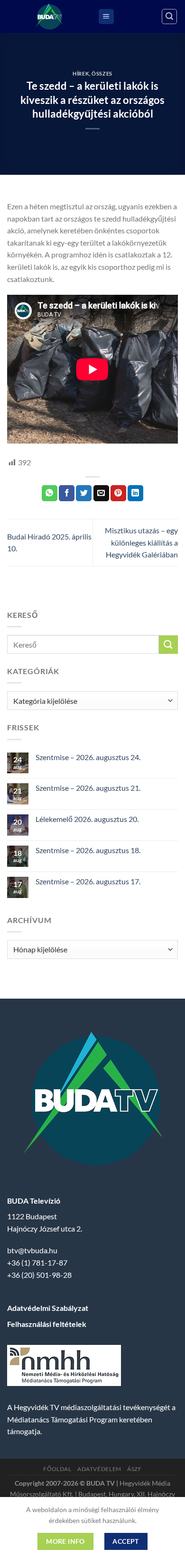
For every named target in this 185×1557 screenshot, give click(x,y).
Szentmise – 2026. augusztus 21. (88, 787)
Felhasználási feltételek (46, 1323)
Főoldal (57, 1468)
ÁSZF (134, 1468)
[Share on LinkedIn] (135, 493)
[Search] (169, 16)
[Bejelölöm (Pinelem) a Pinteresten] (118, 493)
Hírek (81, 73)
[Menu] (106, 17)
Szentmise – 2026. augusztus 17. (88, 881)
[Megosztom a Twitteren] (84, 493)
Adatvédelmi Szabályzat (47, 1307)
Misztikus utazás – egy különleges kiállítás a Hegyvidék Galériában (141, 542)
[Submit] (168, 644)
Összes (102, 73)
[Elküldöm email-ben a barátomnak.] (101, 493)
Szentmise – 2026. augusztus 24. (88, 757)
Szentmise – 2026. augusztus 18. (88, 850)
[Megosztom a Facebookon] (66, 493)
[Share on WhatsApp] (49, 493)
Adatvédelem (99, 1468)
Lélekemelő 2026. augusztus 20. (87, 818)
